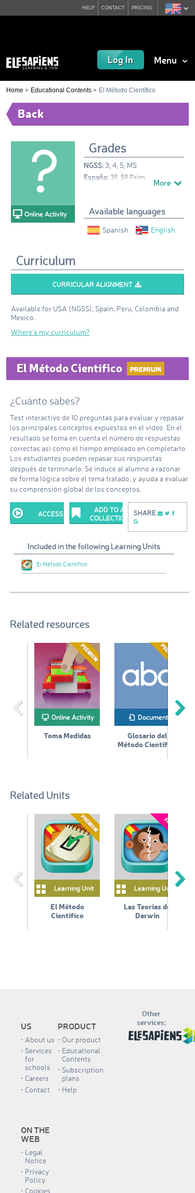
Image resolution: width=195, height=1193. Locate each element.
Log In (120, 59)
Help (69, 1089)
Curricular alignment (93, 284)
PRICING (141, 7)
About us (40, 1039)
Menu (166, 60)
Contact (37, 1089)
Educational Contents (61, 90)
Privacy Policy (37, 1175)
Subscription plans (82, 1073)
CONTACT (111, 7)
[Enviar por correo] (160, 513)
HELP (86, 7)
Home (14, 90)
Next (180, 708)
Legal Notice (35, 1156)
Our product (81, 1039)
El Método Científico (61, 564)
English (163, 229)
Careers (37, 1078)
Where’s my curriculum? (50, 331)
